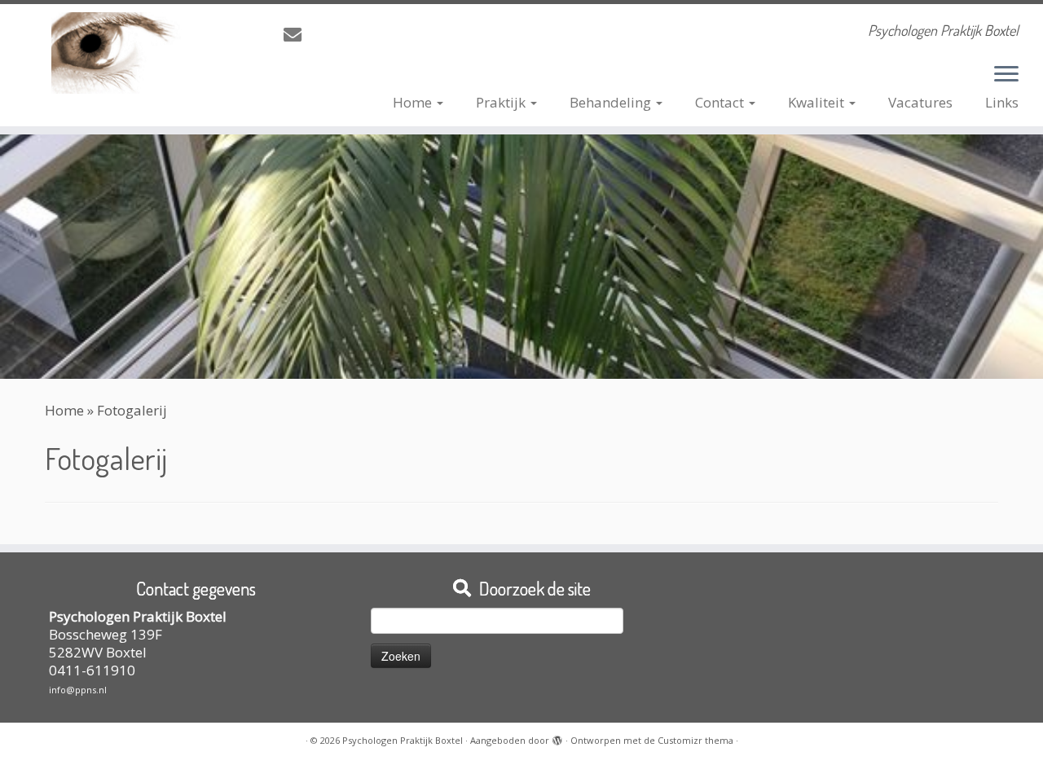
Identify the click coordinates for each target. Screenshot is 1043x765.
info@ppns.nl (78, 690)
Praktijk (502, 102)
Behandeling (612, 102)
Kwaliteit (817, 102)
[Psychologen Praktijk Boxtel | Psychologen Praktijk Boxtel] (120, 53)
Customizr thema (695, 740)
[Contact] (298, 34)
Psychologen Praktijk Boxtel (402, 740)
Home (414, 102)
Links (1002, 102)
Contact (721, 102)
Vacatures (920, 102)
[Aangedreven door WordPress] (557, 737)
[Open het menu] (1006, 75)
